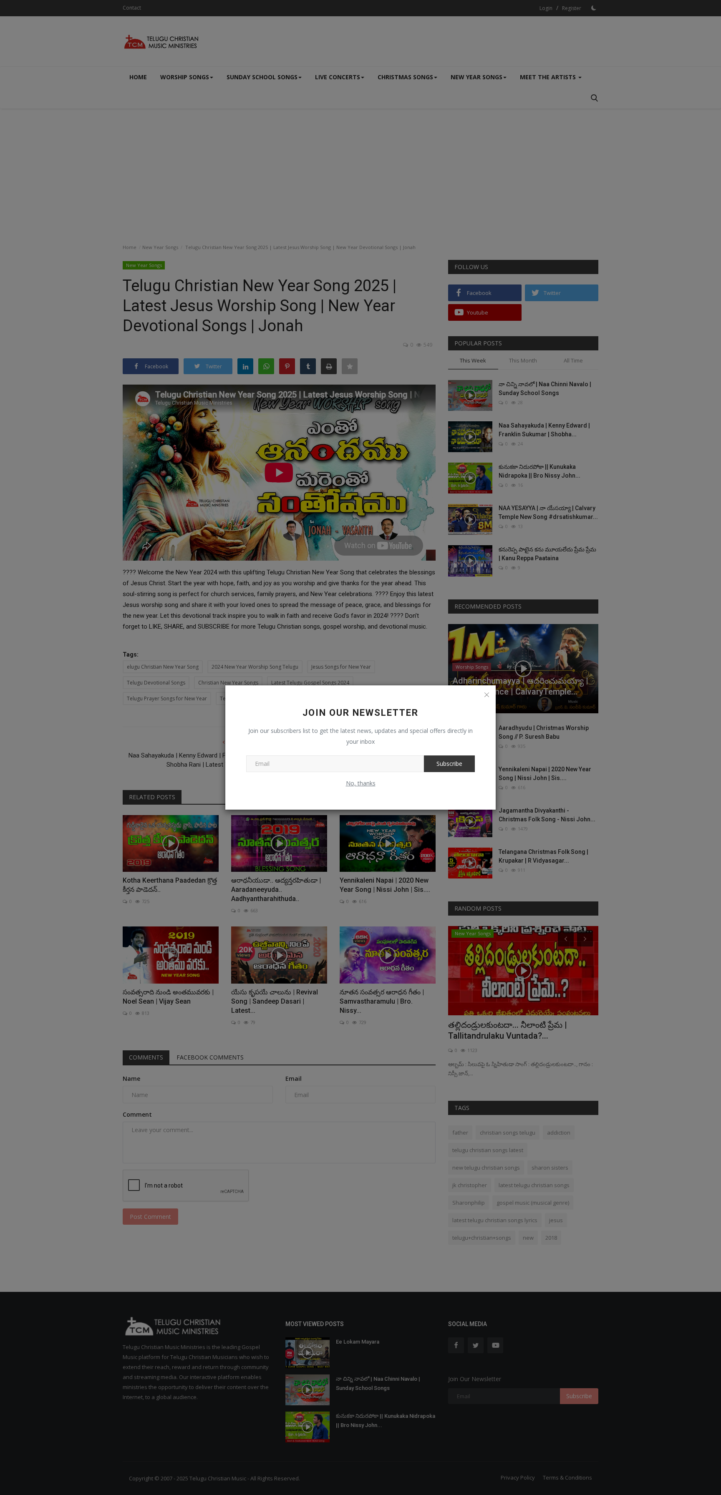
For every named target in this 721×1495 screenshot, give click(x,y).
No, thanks (361, 783)
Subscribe (449, 764)
